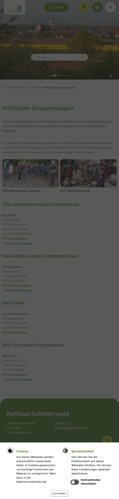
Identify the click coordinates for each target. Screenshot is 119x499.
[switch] (75, 482)
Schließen (59, 493)
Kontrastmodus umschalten (90, 481)
